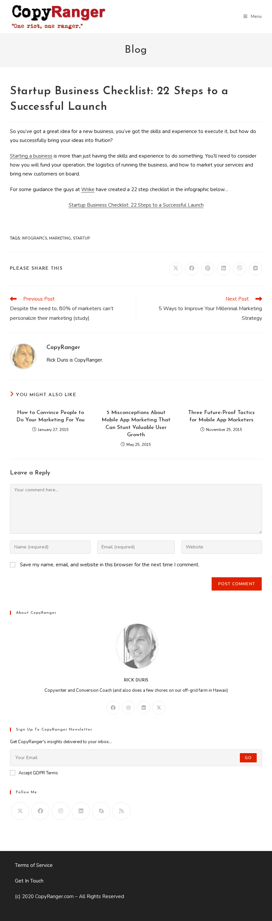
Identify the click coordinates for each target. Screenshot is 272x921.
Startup (81, 238)
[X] (159, 707)
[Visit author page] (23, 356)
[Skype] (101, 811)
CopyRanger (63, 348)
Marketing (60, 238)
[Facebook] (113, 707)
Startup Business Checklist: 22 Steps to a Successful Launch (136, 205)
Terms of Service (34, 865)
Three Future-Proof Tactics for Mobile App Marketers (221, 416)
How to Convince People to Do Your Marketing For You (50, 416)
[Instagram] (128, 707)
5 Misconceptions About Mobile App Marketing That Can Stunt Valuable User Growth (136, 424)
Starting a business (31, 156)
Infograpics (34, 238)
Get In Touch (29, 881)
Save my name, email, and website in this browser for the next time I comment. (109, 564)
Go (248, 757)
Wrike (88, 189)
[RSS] (121, 811)
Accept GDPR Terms (38, 773)
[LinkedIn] (143, 707)
